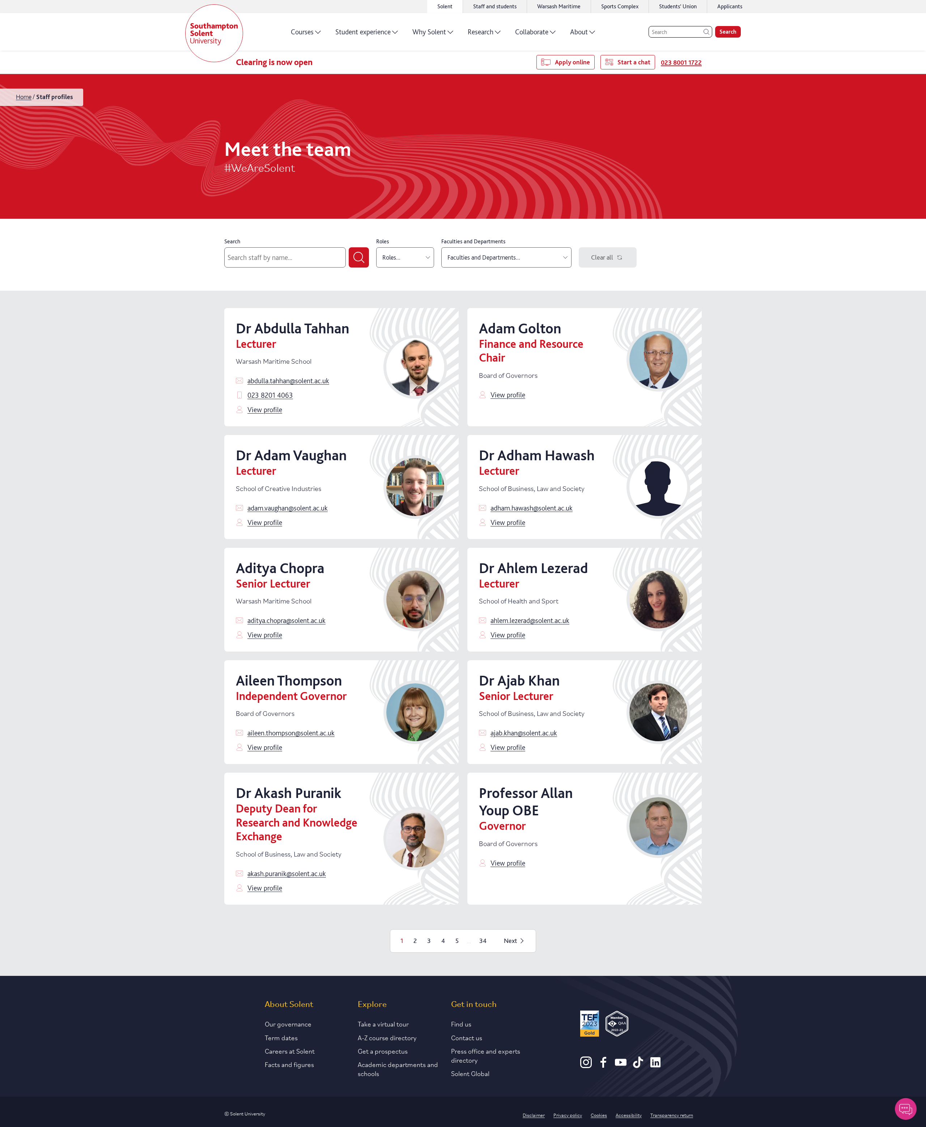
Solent (445, 6)
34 (483, 940)
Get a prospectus (383, 1050)
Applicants (729, 6)
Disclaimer (534, 1114)
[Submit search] (359, 257)
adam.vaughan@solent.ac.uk (287, 508)
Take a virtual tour (383, 1023)
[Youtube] (620, 1065)
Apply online (572, 62)
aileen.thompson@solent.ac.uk (291, 733)
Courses (302, 31)
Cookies (599, 1114)
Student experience (363, 31)
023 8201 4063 (270, 395)
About (579, 31)
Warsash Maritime (559, 6)
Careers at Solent (290, 1050)
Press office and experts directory (485, 1055)
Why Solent (429, 31)
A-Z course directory (387, 1037)
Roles (382, 241)
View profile (264, 409)
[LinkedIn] (655, 1065)
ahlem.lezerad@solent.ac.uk (529, 620)
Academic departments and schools (398, 1068)
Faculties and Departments (473, 241)
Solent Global (470, 1073)
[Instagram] (586, 1065)
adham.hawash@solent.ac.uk (531, 508)
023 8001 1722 (681, 62)
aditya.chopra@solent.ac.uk (286, 620)
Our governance (288, 1023)
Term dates (281, 1037)
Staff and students (495, 6)
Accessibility (629, 1114)
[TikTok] (638, 1065)
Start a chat (633, 62)
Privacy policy (567, 1114)
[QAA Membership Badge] (617, 1025)
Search (727, 31)
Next (510, 940)
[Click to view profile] (415, 367)
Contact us (466, 1037)
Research (480, 31)
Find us (461, 1023)
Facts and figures (289, 1064)
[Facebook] (603, 1065)
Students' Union (678, 6)
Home (23, 97)
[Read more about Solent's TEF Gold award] (589, 1025)
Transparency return (671, 1114)
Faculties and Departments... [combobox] (483, 257)
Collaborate (531, 31)
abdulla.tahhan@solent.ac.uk (288, 380)
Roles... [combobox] (391, 257)
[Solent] (214, 33)
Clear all (602, 257)
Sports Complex (619, 6)
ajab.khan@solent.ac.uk (523, 733)
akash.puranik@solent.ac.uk (286, 873)
